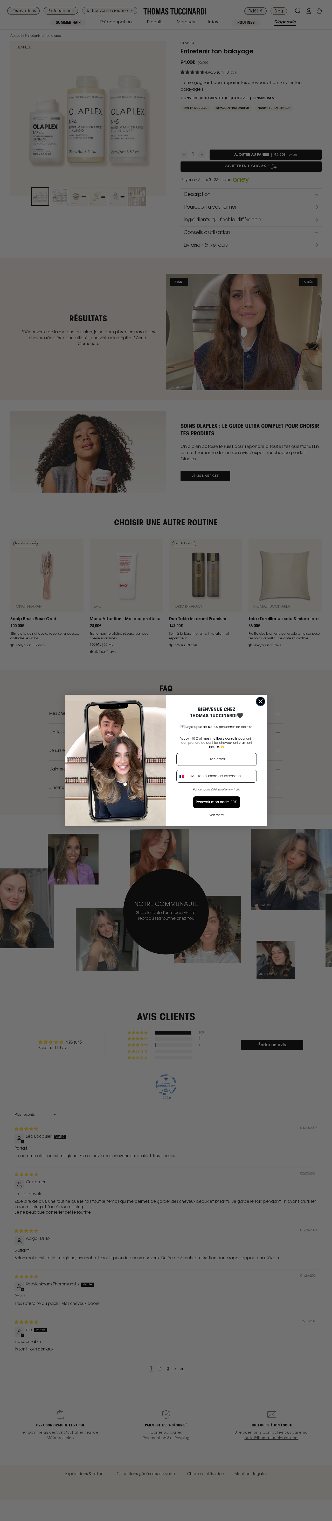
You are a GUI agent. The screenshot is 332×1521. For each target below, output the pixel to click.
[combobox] (186, 776)
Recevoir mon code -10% (216, 802)
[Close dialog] (260, 701)
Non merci (216, 815)
